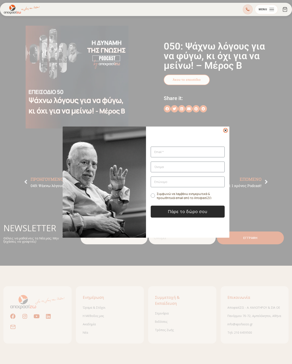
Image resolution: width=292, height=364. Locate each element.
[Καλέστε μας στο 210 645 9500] (248, 9)
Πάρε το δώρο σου (187, 211)
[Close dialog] (225, 130)
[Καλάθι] (285, 9)
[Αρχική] (22, 9)
